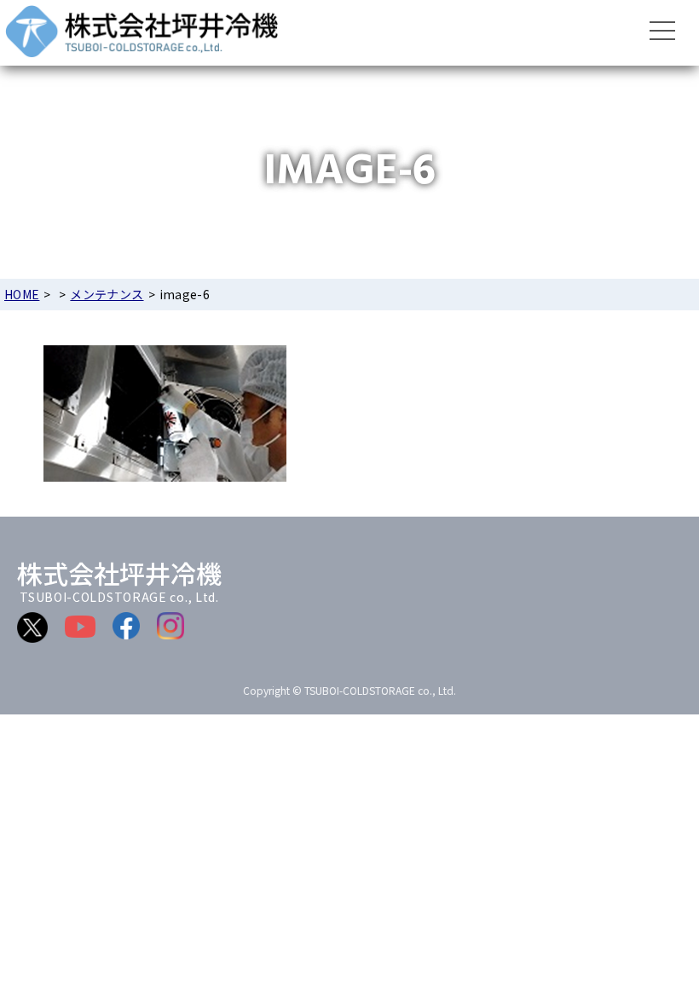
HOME (21, 294)
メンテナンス (106, 294)
